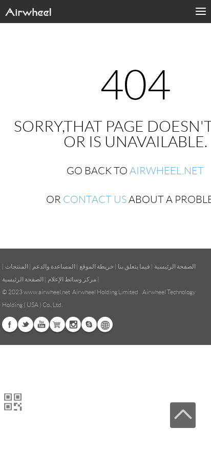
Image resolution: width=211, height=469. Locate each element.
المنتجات (16, 266)
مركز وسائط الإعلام (72, 279)
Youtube (41, 324)
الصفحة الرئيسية (175, 266)
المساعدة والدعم (53, 266)
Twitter (25, 324)
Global (105, 324)
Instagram (73, 324)
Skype (89, 324)
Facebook (9, 324)
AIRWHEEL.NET (167, 170)
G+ (57, 324)
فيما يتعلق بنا (134, 266)
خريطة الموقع (96, 266)
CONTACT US (94, 199)
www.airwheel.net (47, 292)
